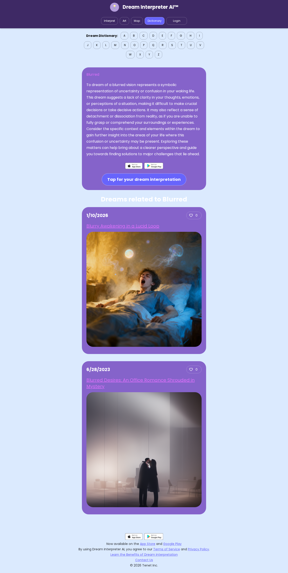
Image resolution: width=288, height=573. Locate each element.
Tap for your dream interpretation (144, 179)
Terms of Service (166, 549)
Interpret (109, 21)
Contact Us (144, 560)
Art (124, 21)
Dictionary (155, 21)
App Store (147, 544)
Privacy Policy (198, 549)
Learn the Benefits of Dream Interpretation (144, 554)
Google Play (172, 544)
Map (137, 21)
